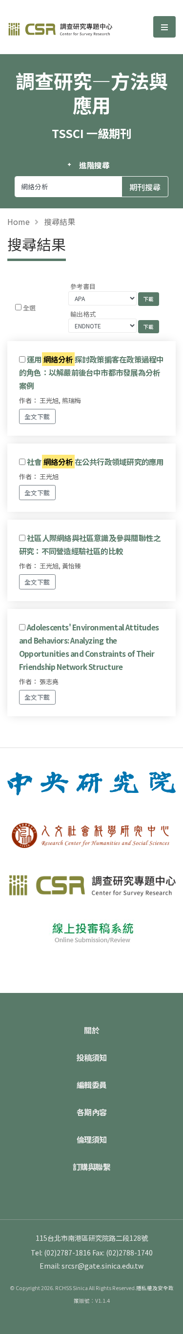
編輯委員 (92, 1085)
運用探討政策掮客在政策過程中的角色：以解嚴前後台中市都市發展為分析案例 (91, 372)
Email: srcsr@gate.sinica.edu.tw (91, 1266)
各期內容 (92, 1112)
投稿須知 (92, 1057)
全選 (29, 307)
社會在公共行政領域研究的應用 (95, 461)
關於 (91, 1030)
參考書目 (83, 286)
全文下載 (37, 416)
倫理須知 (92, 1139)
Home (18, 221)
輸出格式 (83, 314)
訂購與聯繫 (92, 1166)
